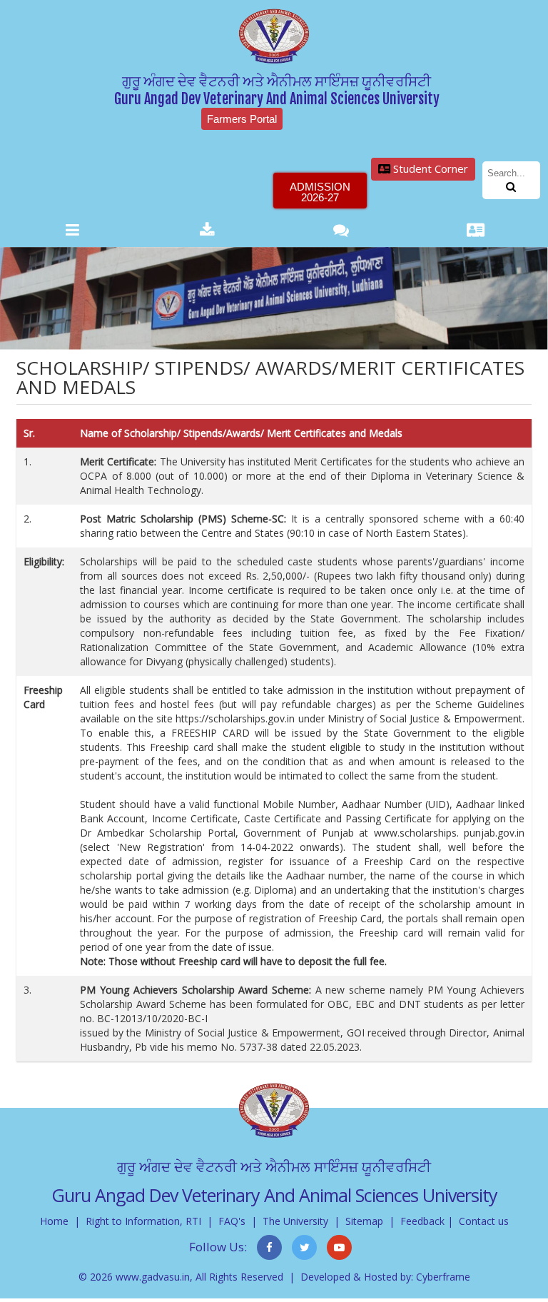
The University (295, 1221)
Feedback (422, 1221)
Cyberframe (443, 1276)
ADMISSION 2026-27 (320, 192)
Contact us (484, 1221)
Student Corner (429, 168)
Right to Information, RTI (143, 1221)
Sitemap (364, 1221)
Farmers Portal (242, 119)
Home (54, 1221)
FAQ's (231, 1221)
